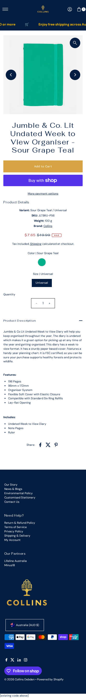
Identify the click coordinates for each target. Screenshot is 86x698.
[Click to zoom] (75, 43)
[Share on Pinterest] (56, 444)
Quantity (9, 294)
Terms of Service (15, 527)
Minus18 (9, 565)
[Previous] (11, 75)
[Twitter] (12, 660)
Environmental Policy (18, 493)
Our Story (10, 485)
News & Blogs (13, 489)
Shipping (36, 244)
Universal (42, 283)
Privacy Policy (13, 531)
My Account (12, 540)
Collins (47, 226)
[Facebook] (6, 660)
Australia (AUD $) (27, 625)
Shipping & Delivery (17, 536)
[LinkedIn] (19, 660)
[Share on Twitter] (48, 444)
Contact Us (11, 502)
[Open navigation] (5, 9)
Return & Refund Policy (19, 523)
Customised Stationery (19, 497)
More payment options (43, 193)
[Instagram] (25, 660)
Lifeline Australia (15, 561)
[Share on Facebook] (40, 444)
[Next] (75, 75)
